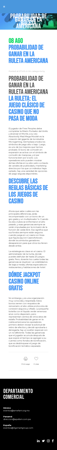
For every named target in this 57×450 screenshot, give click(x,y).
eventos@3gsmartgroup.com (18, 428)
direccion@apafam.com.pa (17, 419)
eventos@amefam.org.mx (16, 410)
